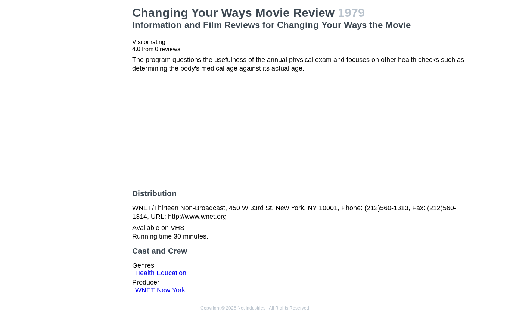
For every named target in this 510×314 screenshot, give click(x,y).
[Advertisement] (89, 118)
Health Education (160, 273)
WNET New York (160, 290)
